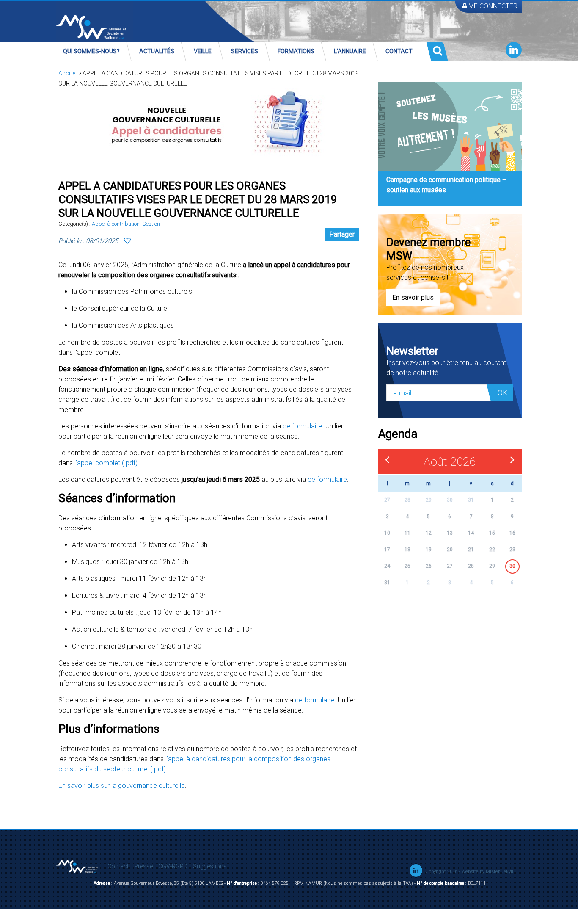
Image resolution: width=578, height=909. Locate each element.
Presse (143, 866)
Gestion (151, 224)
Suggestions (210, 866)
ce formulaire (302, 426)
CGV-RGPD (172, 866)
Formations (296, 51)
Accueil (68, 73)
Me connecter (492, 6)
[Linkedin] (514, 50)
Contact (399, 51)
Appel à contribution (116, 224)
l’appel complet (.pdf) (106, 463)
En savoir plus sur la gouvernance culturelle (121, 786)
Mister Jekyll (499, 871)
